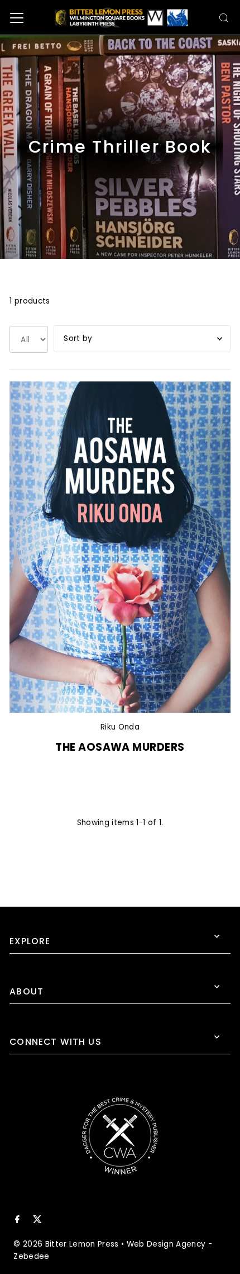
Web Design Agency (166, 1244)
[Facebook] (17, 1221)
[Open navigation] (17, 18)
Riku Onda (120, 727)
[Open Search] (224, 18)
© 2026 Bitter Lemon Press (66, 1244)
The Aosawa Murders (120, 747)
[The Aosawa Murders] (120, 547)
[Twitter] (37, 1221)
